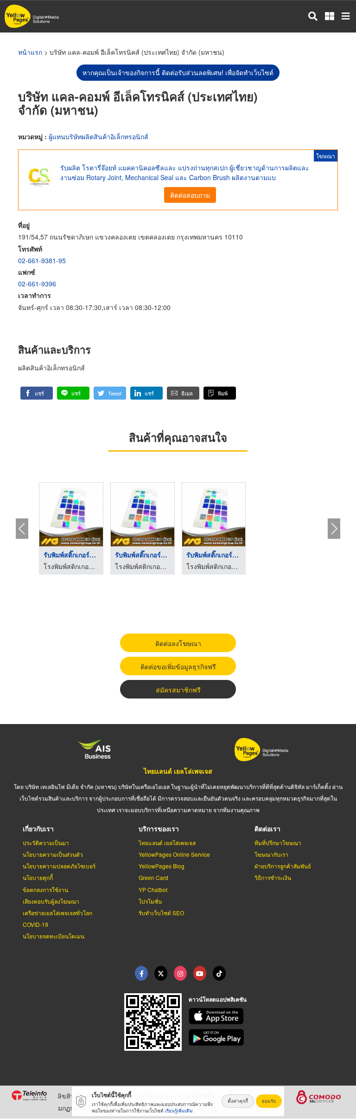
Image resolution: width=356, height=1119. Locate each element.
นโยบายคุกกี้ (38, 877)
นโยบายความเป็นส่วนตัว (53, 854)
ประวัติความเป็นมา (46, 843)
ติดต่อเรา (267, 828)
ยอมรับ (269, 1101)
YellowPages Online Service (174, 854)
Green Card (153, 877)
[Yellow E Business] (141, 973)
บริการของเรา (159, 828)
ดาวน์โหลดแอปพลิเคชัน (218, 999)
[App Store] (267, 1016)
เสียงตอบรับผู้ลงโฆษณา (51, 901)
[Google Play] (267, 1037)
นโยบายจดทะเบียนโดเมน (53, 936)
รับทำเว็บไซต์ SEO (161, 913)
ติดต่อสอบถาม (190, 195)
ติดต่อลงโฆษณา (178, 643)
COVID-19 (35, 924)
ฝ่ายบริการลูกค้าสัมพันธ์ (282, 866)
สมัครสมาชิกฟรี (178, 689)
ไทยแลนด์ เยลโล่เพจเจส (178, 771)
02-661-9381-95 (42, 260)
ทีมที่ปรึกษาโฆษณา (277, 843)
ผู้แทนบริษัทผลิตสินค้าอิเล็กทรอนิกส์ (98, 136)
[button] (36, 393)
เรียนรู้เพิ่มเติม (179, 1110)
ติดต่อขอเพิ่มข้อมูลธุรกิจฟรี (178, 666)
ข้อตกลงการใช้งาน (45, 889)
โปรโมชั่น (150, 901)
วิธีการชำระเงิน (272, 877)
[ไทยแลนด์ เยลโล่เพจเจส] (160, 973)
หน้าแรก (30, 52)
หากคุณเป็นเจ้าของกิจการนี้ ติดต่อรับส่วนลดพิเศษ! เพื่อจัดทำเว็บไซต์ (178, 72)
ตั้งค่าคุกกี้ (238, 1101)
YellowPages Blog (161, 866)
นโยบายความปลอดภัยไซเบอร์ (59, 866)
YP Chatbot (153, 889)
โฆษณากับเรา (271, 854)
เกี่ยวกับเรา (38, 828)
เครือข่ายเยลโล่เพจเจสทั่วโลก (57, 913)
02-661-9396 (37, 283)
